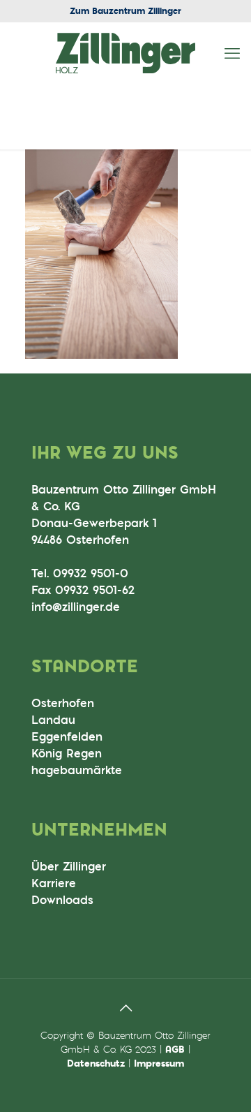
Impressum (159, 1062)
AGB (175, 1048)
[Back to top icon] (125, 1007)
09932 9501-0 (90, 573)
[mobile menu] (232, 53)
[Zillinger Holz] (125, 53)
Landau (53, 719)
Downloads (62, 899)
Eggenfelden (66, 736)
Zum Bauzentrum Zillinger (125, 10)
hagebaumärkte (76, 770)
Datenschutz (96, 1062)
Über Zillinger (68, 866)
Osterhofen (62, 703)
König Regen (66, 753)
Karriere (53, 883)
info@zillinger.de (75, 606)
